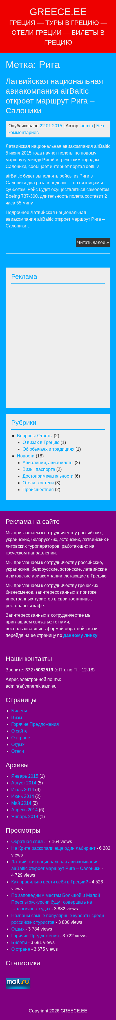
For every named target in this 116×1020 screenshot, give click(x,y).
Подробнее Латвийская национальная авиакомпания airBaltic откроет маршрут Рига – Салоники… (55, 219)
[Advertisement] (58, 344)
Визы (16, 717)
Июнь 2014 (22, 796)
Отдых (17, 744)
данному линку (80, 635)
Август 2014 (23, 782)
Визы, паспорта (39, 469)
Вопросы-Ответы (35, 435)
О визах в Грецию (41, 442)
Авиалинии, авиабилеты (48, 462)
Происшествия (38, 489)
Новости (26, 455)
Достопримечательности (48, 476)
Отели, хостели (38, 482)
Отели (17, 751)
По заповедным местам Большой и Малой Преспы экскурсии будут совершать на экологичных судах (55, 902)
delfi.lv (92, 166)
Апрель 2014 (24, 809)
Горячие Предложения (35, 724)
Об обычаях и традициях (48, 449)
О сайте (19, 731)
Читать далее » (93, 243)
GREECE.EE (58, 11)
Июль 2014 (22, 789)
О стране (20, 737)
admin (87, 125)
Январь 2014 (24, 816)
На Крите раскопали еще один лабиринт (53, 848)
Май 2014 (21, 803)
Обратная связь (27, 841)
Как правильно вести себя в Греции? (49, 881)
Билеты (19, 710)
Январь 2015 (24, 776)
